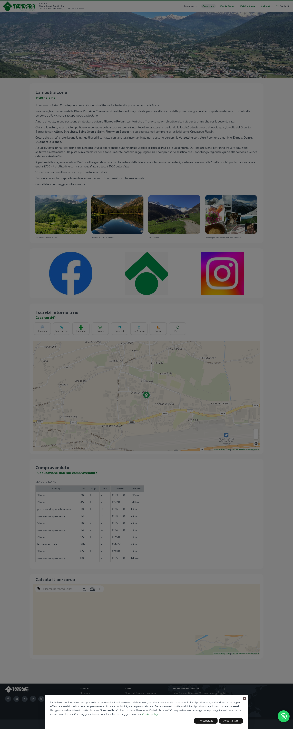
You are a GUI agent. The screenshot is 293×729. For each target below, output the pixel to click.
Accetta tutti (231, 720)
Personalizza (205, 720)
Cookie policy (150, 714)
